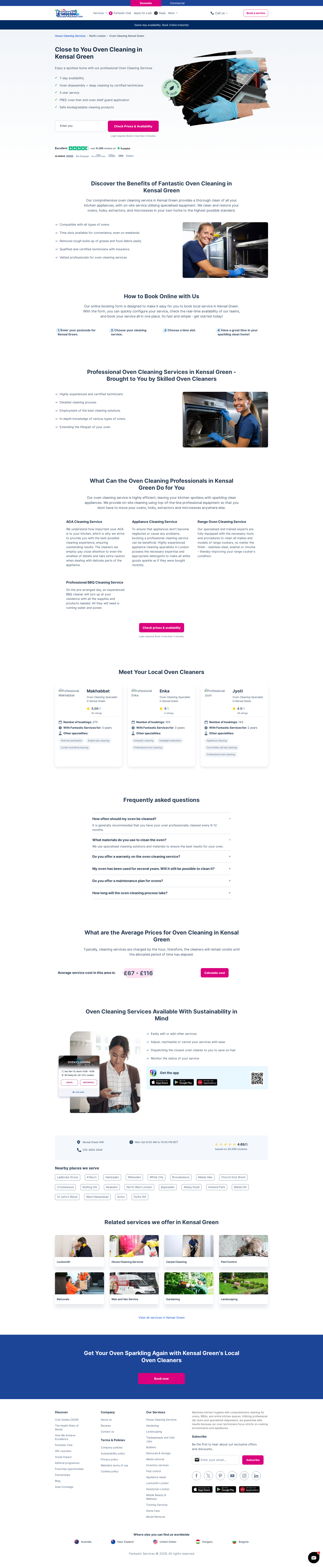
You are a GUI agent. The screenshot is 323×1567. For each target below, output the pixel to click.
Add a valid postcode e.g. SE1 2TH (76, 145)
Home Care (153, 1510)
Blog (57, 1480)
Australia (86, 1541)
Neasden (112, 1187)
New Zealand (125, 1541)
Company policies (111, 1447)
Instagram (244, 1475)
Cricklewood (65, 1187)
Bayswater (168, 1187)
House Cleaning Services (70, 35)
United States (168, 1541)
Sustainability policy (113, 1453)
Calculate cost (214, 973)
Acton (121, 1197)
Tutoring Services (156, 1504)
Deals (162, 13)
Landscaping (154, 1431)
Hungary (207, 1541)
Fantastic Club (122, 13)
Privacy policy (109, 1459)
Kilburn (92, 1177)
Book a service (256, 13)
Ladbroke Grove (67, 1177)
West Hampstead (97, 1197)
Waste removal (155, 1459)
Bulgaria (244, 1541)
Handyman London (157, 1489)
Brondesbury (180, 1177)
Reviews (106, 1425)
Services (98, 13)
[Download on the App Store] (160, 1082)
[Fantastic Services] (69, 13)
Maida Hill (240, 1187)
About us (106, 1419)
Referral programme (67, 1462)
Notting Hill (89, 1187)
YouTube (232, 1475)
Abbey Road (191, 1187)
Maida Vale (205, 1177)
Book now (161, 1378)
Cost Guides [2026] (67, 1419)
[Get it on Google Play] (183, 1082)
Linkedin (256, 1475)
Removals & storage (158, 1453)
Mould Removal (155, 1516)
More (171, 13)
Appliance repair (156, 1477)
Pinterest (220, 1475)
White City (156, 1177)
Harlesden (112, 1177)
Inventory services (157, 1465)
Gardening (152, 1425)
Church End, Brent (233, 1177)
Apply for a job (143, 13)
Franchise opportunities (69, 1468)
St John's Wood (67, 1197)
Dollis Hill (140, 1197)
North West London (139, 1187)
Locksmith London (157, 1483)
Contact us (107, 1431)
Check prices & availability (162, 628)
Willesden (134, 1177)
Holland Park (216, 1187)
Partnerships (62, 1474)
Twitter (208, 1475)
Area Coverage (64, 1486)
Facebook (196, 1475)
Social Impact (63, 1456)
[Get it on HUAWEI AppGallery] (207, 1082)
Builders (151, 1447)
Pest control (153, 1471)
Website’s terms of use (114, 1465)
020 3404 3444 (92, 1149)
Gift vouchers (63, 1451)
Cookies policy (110, 1471)
